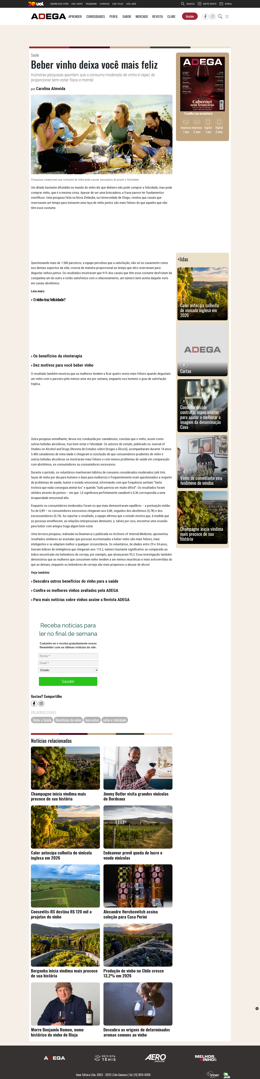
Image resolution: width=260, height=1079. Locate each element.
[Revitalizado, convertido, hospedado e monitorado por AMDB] (226, 1075)
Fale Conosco (120, 1075)
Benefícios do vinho (68, 720)
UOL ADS (131, 3)
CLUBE (171, 16)
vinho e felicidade (114, 720)
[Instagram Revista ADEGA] (212, 16)
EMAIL (228, 3)
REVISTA (157, 16)
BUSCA (191, 3)
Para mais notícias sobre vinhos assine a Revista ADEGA (81, 599)
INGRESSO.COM (59, 3)
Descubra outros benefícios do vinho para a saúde (75, 581)
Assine (190, 16)
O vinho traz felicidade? (49, 299)
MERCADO (142, 16)
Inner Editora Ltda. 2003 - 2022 (93, 1075)
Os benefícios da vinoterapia (57, 356)
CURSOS (104, 3)
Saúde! (68, 681)
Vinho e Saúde (42, 720)
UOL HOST (77, 3)
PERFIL (113, 16)
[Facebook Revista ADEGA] (205, 16)
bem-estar (92, 720)
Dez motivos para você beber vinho (63, 365)
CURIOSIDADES (95, 16)
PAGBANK (91, 3)
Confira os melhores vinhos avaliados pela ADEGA (75, 590)
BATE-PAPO (209, 3)
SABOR (126, 16)
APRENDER (75, 16)
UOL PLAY (117, 3)
